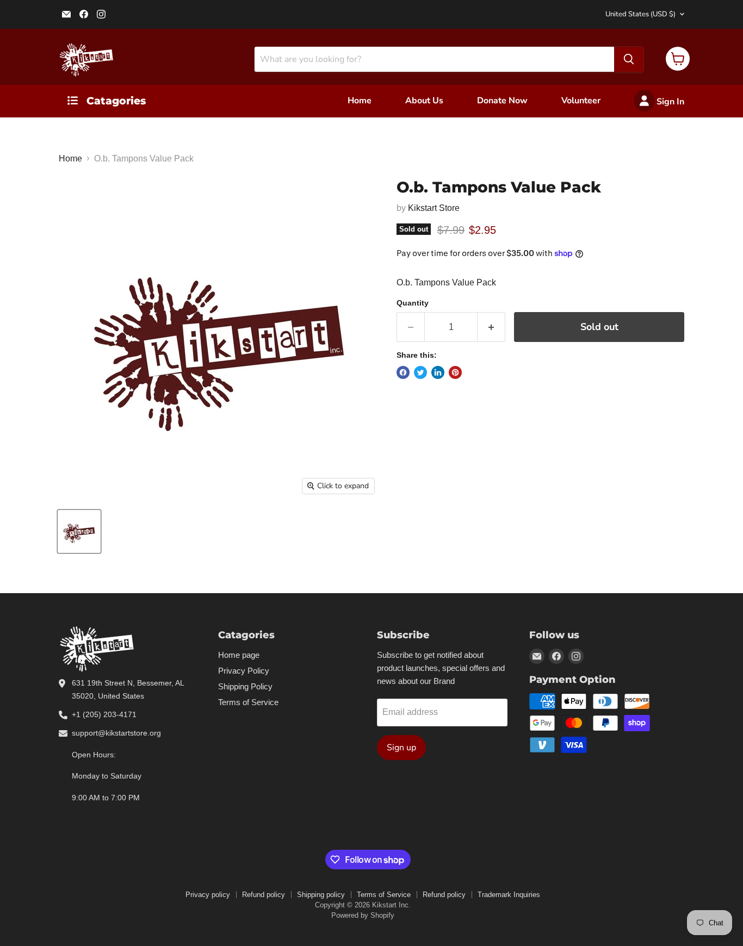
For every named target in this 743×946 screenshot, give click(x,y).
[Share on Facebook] (403, 372)
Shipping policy (321, 895)
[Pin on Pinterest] (455, 372)
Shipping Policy (245, 686)
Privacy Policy (243, 670)
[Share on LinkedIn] (437, 372)
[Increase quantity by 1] (491, 327)
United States (640, 14)
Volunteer (580, 101)
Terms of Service (248, 702)
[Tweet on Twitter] (420, 372)
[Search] (628, 59)
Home (359, 101)
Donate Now (502, 101)
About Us (424, 101)
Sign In (669, 102)
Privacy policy (207, 895)
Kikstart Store (434, 208)
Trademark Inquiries (509, 895)
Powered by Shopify (362, 915)
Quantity (413, 303)
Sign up (401, 748)
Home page (238, 654)
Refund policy (263, 895)
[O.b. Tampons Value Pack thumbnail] (79, 531)
